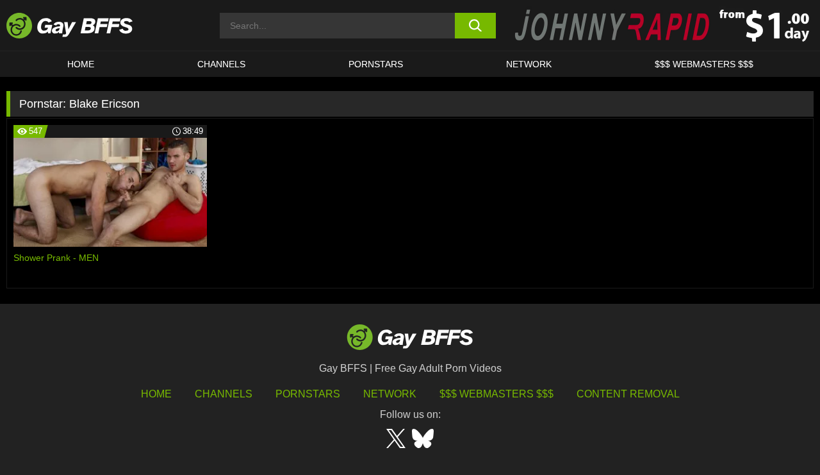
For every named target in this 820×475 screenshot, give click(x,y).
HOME (80, 64)
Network (529, 64)
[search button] (475, 25)
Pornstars (307, 393)
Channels (223, 393)
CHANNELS (221, 64)
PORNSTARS (375, 64)
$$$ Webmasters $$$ (704, 64)
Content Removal (628, 393)
